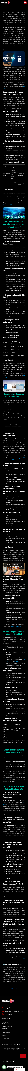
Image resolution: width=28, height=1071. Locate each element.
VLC (24, 659)
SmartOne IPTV (9, 661)
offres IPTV (6, 779)
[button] (25, 2)
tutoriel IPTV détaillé (16, 626)
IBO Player (16, 661)
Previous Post (14, 988)
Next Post (14, 991)
